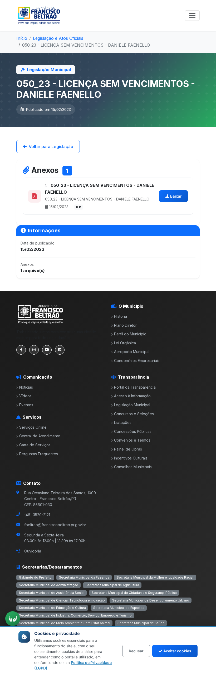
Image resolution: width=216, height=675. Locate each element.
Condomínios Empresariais (137, 360)
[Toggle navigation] (192, 15)
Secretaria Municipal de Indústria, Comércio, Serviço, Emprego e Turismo (75, 615)
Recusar (136, 651)
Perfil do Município (130, 334)
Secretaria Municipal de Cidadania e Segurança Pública (134, 593)
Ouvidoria (32, 551)
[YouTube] (47, 350)
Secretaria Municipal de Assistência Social (51, 593)
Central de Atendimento (39, 436)
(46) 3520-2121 (37, 514)
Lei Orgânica (125, 343)
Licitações (122, 422)
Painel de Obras (128, 449)
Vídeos (25, 396)
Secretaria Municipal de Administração (48, 585)
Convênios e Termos (132, 440)
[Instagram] (34, 350)
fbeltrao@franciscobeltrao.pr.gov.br (55, 524)
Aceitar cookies (177, 651)
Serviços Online (33, 427)
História (120, 316)
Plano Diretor (125, 325)
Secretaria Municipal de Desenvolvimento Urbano (150, 600)
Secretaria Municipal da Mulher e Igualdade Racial (155, 577)
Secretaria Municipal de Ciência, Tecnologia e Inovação (62, 600)
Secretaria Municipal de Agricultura (112, 585)
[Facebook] (21, 350)
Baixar (175, 196)
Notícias (26, 387)
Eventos (26, 405)
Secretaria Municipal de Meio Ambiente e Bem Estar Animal (64, 623)
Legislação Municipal (132, 405)
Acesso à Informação (132, 396)
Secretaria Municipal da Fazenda (84, 577)
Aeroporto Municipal (131, 351)
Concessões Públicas (132, 431)
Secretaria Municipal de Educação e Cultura (52, 608)
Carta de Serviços (35, 445)
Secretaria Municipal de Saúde (141, 623)
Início (21, 38)
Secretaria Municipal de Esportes (118, 608)
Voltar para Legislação (51, 146)
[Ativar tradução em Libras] (12, 618)
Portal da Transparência (135, 387)
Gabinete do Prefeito (35, 577)
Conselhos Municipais (133, 466)
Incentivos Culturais (131, 458)
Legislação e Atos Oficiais (58, 38)
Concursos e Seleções (134, 414)
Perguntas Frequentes (38, 454)
